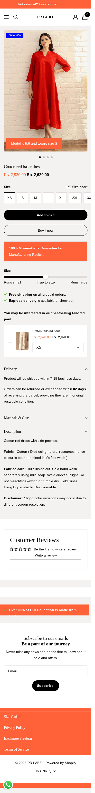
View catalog (7, 17)
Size (45, 187)
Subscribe (45, 692)
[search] (15, 17)
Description (12, 431)
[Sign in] (75, 17)
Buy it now (45, 230)
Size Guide (12, 723)
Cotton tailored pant (46, 331)
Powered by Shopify (61, 769)
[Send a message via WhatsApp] (8, 785)
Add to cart (46, 215)
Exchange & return (18, 744)
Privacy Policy (14, 734)
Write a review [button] (46, 555)
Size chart (79, 187)
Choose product (10, 341)
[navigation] (40, 157)
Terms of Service (16, 755)
